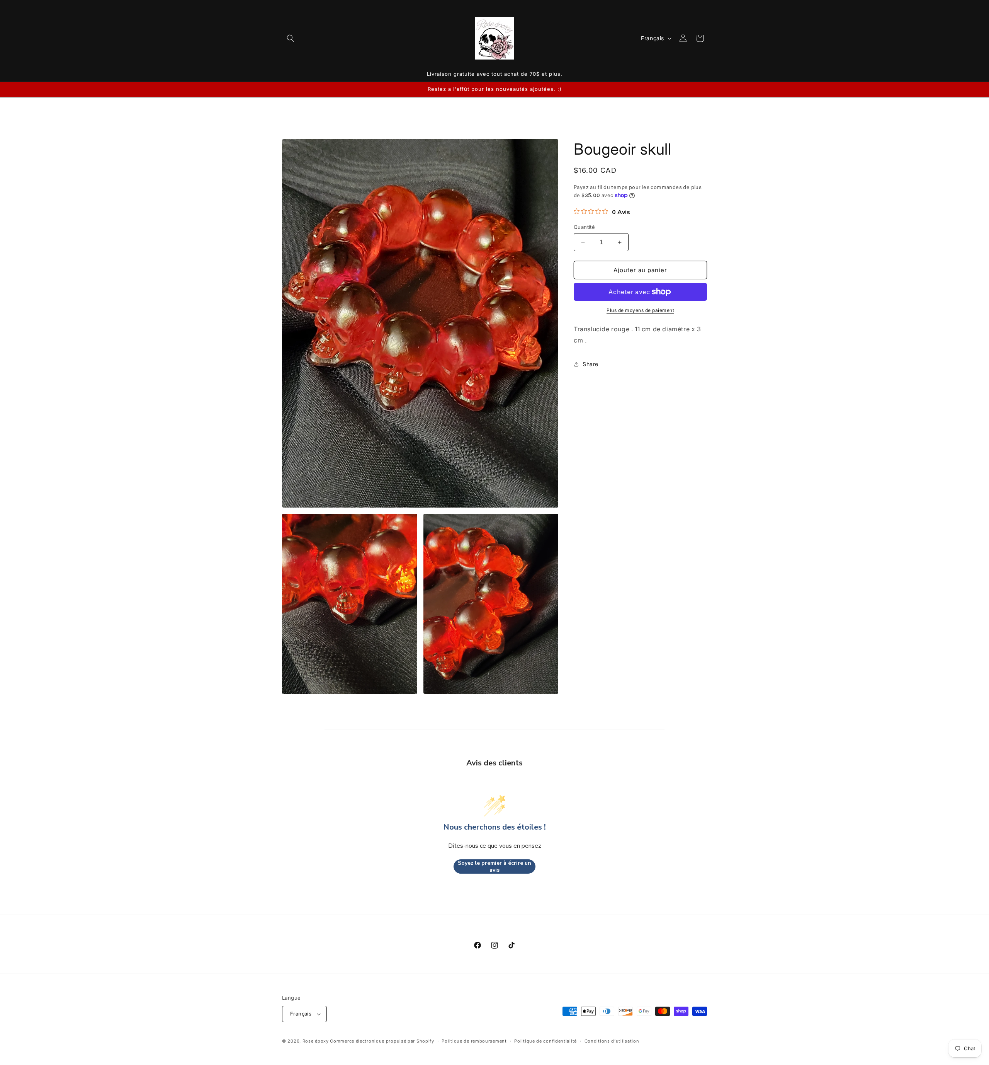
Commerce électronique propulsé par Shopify (382, 1041)
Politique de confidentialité (545, 1041)
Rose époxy (315, 1041)
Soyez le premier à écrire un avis (494, 866)
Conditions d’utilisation (612, 1041)
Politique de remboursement (474, 1041)
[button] (290, 38)
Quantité (584, 227)
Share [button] (590, 364)
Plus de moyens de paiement (640, 310)
